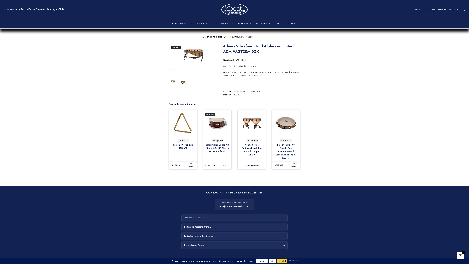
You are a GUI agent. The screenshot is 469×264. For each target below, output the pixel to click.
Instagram (442, 9)
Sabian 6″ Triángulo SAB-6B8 (183, 146)
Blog (433, 9)
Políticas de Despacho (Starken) (234, 227)
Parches (243, 23)
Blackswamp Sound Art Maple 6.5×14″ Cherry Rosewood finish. (217, 148)
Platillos (261, 23)
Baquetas (203, 23)
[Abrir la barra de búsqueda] (464, 10)
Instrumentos (181, 23)
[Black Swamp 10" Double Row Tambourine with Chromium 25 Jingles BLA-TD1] (286, 123)
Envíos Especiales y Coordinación (234, 236)
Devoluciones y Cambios (234, 245)
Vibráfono (255, 92)
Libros (279, 23)
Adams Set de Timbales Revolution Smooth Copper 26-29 (251, 149)
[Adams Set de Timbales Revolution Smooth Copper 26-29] (252, 123)
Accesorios (223, 23)
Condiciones (454, 9)
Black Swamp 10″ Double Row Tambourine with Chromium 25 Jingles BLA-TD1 (286, 151)
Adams (236, 95)
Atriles (292, 23)
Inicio (417, 9)
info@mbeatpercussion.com (234, 206)
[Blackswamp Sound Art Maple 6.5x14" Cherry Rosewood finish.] (217, 123)
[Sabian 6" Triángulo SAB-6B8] (183, 123)
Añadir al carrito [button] (190, 165)
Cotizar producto (252, 165)
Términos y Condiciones (234, 217)
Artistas (425, 9)
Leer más (224, 165)
